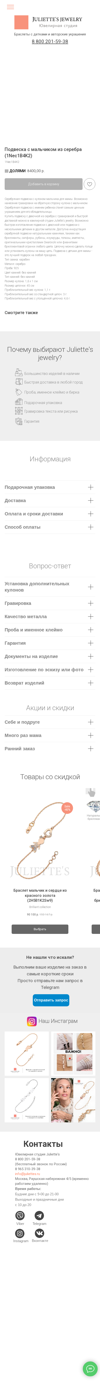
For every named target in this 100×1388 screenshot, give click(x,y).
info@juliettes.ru (27, 1174)
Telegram (40, 1224)
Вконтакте (40, 1241)
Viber (20, 1224)
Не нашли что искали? (50, 957)
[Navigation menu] (10, 8)
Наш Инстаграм (58, 1021)
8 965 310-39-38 (27, 1169)
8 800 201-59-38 (27, 1159)
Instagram (21, 1241)
